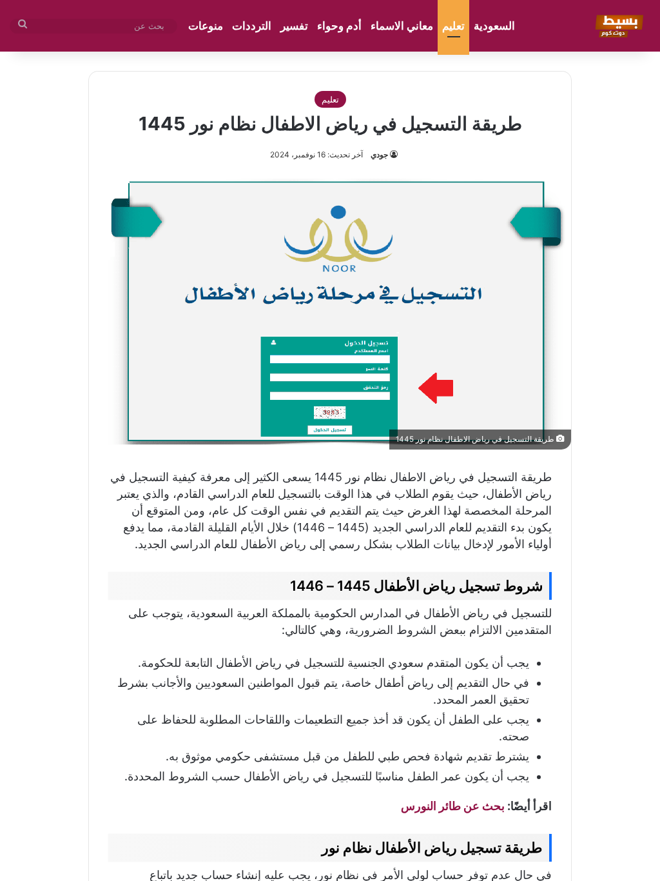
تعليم (453, 25)
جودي (379, 154)
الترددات (251, 25)
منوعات (205, 25)
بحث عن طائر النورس (453, 806)
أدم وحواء (339, 25)
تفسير (294, 25)
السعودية (494, 25)
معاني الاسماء (402, 25)
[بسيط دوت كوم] (617, 26)
